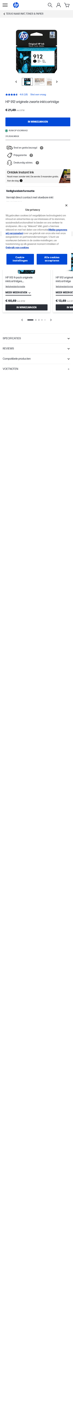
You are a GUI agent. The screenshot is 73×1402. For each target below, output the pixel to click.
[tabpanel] (36, 287)
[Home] (16, 5)
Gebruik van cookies (17, 247)
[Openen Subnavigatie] (5, 5)
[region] (36, 235)
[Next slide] (57, 81)
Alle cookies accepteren (51, 259)
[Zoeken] (50, 5)
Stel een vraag (38, 94)
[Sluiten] (66, 205)
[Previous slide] (16, 81)
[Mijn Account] (58, 5)
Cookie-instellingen (20, 259)
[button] (36, 339)
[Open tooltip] (41, 147)
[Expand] (36, 51)
